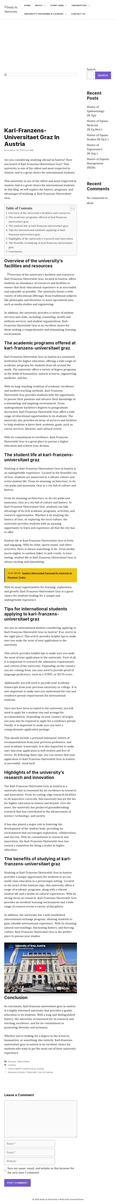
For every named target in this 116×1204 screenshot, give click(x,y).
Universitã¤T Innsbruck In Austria (26, 1068)
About (39, 5)
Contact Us (78, 14)
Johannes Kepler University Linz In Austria (30, 1072)
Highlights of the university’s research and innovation (40, 238)
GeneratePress (76, 1199)
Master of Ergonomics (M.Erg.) (94, 149)
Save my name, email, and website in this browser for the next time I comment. (40, 1170)
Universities (79, 5)
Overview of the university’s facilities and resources (39, 213)
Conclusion (15, 251)
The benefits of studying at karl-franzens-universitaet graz (40, 245)
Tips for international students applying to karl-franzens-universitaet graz (37, 232)
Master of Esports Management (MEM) (98, 163)
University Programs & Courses (43, 14)
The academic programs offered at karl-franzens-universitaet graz (37, 219)
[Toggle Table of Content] (71, 208)
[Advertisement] (58, 40)
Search (91, 69)
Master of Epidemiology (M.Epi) (95, 111)
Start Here (57, 5)
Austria (12, 1065)
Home (27, 5)
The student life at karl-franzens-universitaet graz (38, 226)
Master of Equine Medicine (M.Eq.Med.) (97, 125)
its (12, 386)
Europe (12, 1061)
